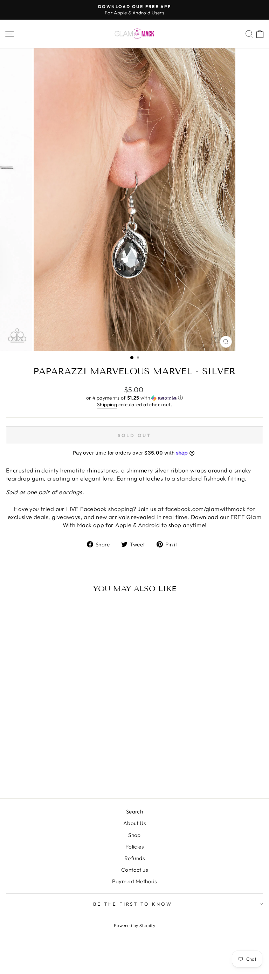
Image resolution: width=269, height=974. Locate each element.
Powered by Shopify (134, 925)
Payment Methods (134, 881)
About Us (134, 823)
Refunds (134, 858)
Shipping (107, 404)
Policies (134, 846)
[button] (134, 398)
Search (134, 811)
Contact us (134, 869)
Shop (134, 835)
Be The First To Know (133, 904)
